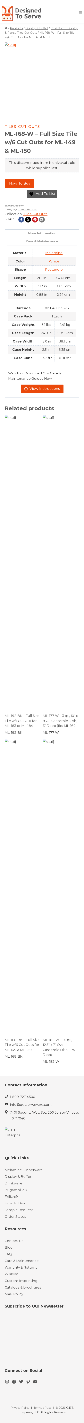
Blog (9, 1247)
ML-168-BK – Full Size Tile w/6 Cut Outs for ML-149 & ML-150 (22, 1045)
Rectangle (54, 269)
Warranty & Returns (21, 1267)
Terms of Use (43, 1407)
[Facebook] (21, 220)
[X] (28, 220)
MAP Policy (14, 1294)
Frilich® (11, 1197)
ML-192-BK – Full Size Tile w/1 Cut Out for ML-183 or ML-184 (22, 721)
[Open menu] (80, 12)
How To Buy (19, 183)
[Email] (42, 220)
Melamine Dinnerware (24, 1170)
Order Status (15, 1216)
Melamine (54, 253)
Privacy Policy (20, 1407)
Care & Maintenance (22, 1261)
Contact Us (14, 1241)
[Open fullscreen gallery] (75, 113)
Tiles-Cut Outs (22, 126)
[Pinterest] (35, 220)
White (54, 261)
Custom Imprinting (21, 1281)
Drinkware (13, 1183)
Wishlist (11, 1274)
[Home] (6, 28)
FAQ (8, 1254)
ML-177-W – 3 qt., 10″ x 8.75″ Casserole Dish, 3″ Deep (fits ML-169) (60, 721)
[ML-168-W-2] (42, 79)
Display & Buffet (18, 1177)
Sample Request (19, 1210)
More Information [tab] (42, 233)
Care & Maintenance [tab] (42, 241)
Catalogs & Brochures (23, 1287)
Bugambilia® (16, 1190)
